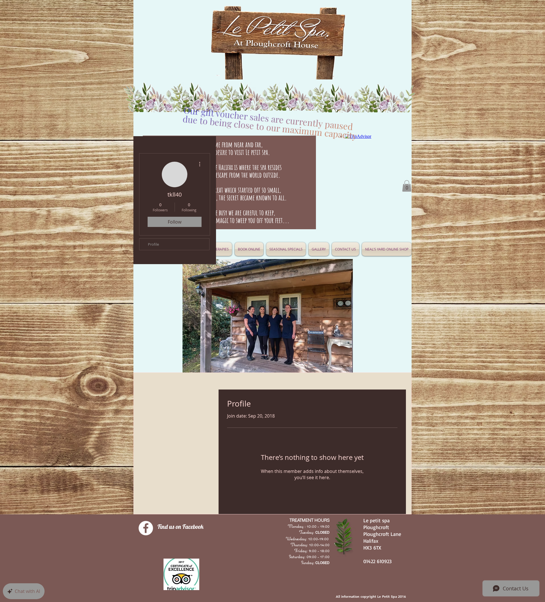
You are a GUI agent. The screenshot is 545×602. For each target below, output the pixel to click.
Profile (153, 244)
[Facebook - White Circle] (146, 528)
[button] (286, 249)
